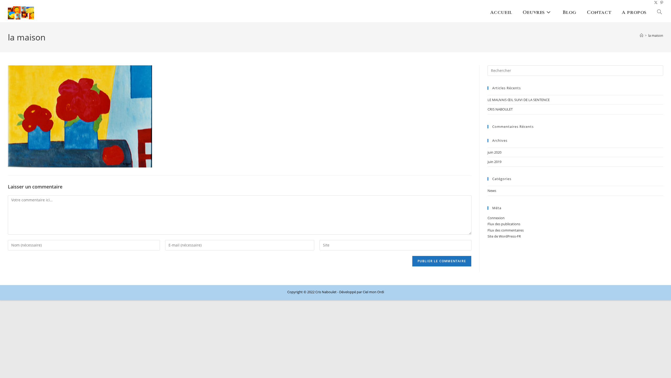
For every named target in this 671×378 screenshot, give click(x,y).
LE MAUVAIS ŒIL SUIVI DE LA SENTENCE (519, 99)
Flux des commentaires (506, 230)
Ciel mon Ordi (373, 292)
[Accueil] (641, 35)
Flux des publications (504, 224)
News (492, 190)
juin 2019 (494, 161)
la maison (655, 35)
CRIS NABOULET (500, 109)
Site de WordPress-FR (504, 236)
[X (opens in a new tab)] (654, 2)
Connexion (496, 218)
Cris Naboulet (326, 292)
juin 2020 (494, 152)
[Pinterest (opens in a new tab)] (660, 2)
